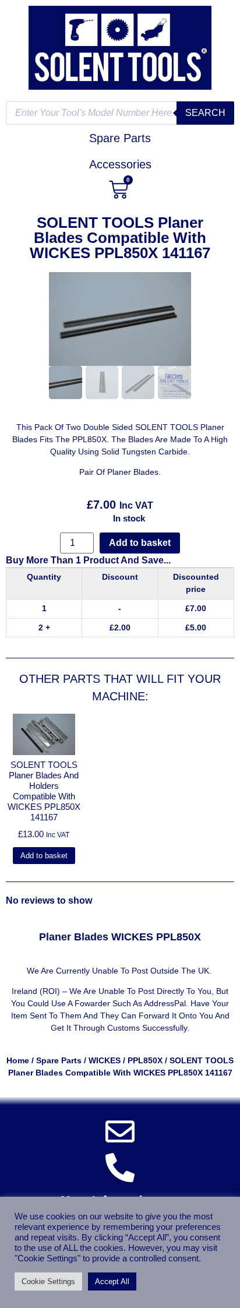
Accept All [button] (112, 1281)
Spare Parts (59, 1060)
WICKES (105, 1060)
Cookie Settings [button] (48, 1281)
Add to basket (140, 543)
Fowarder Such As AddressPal (130, 1003)
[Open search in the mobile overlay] (120, 113)
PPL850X (145, 1060)
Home (17, 1060)
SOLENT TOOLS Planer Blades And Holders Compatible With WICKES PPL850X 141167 (44, 791)
